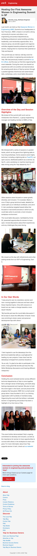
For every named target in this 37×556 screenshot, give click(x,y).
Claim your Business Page (11, 536)
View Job (8, 479)
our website (29, 446)
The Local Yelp (7, 517)
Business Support (8, 545)
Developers (6, 528)
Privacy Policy (7, 509)
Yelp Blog (5, 519)
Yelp (3, 3)
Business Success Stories (10, 543)
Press (4, 500)
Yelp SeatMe (6, 540)
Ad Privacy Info (7, 511)
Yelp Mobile (6, 526)
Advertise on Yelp (8, 538)
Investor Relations (8, 502)
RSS (4, 530)
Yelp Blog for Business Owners (12, 547)
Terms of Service (8, 506)
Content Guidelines (8, 504)
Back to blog (5, 486)
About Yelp (6, 495)
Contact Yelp (6, 521)
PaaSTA (30, 157)
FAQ (4, 523)
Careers (5, 497)
